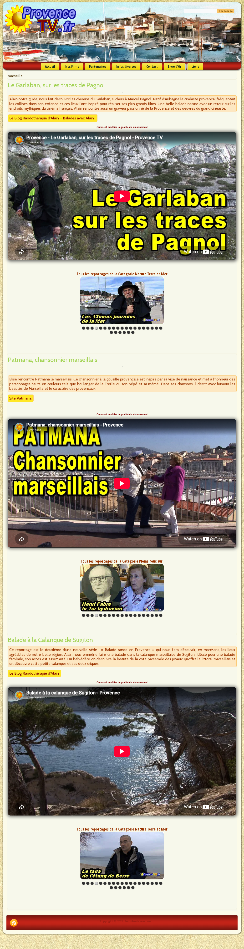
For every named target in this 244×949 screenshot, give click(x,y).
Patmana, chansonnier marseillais (52, 360)
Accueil (50, 66)
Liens (195, 66)
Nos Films (72, 66)
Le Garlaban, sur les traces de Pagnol (56, 85)
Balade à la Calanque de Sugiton (50, 640)
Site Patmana (20, 398)
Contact (152, 66)
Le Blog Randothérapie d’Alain (34, 118)
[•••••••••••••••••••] (122, 587)
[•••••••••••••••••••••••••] (122, 300)
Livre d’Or (174, 66)
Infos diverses (126, 66)
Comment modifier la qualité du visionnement (122, 127)
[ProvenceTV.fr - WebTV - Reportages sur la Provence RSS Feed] (14, 923)
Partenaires (97, 66)
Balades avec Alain (78, 118)
